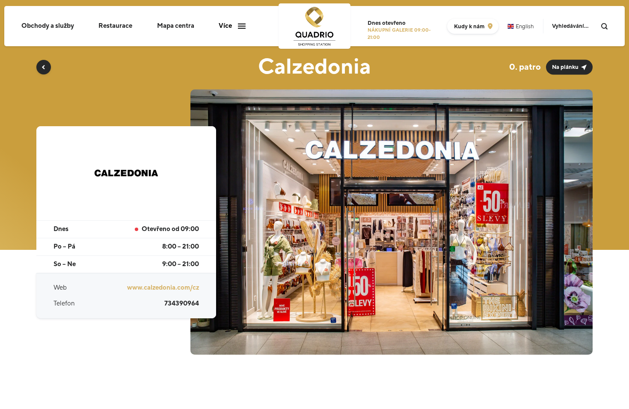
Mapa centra (175, 26)
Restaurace (115, 26)
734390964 (181, 303)
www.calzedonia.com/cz (163, 288)
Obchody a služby (47, 26)
